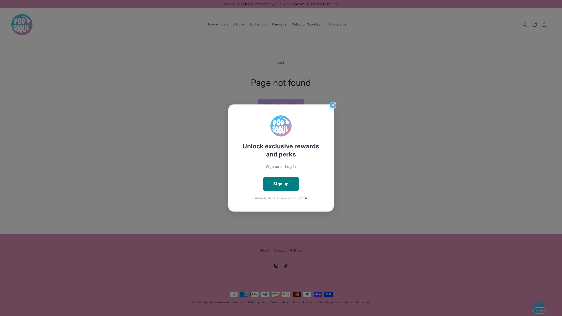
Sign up (280, 183)
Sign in (302, 198)
